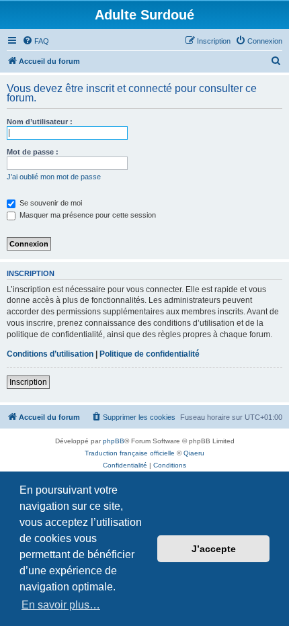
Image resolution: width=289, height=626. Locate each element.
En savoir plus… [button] (61, 605)
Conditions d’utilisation (50, 354)
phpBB (113, 441)
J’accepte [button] (214, 548)
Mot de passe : (32, 152)
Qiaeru (193, 453)
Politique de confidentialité (149, 354)
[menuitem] (35, 41)
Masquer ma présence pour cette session (86, 215)
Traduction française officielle (130, 453)
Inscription (28, 382)
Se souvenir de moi (49, 203)
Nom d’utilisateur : (40, 122)
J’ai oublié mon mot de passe (54, 177)
